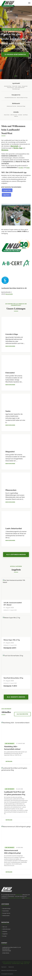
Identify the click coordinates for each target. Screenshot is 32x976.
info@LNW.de (5, 953)
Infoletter (20, 114)
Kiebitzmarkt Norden (11, 106)
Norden (15, 148)
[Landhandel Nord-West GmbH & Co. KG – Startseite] (7, 2)
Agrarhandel (19, 894)
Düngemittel (24, 86)
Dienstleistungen (16, 89)
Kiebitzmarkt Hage (21, 106)
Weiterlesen (9, 761)
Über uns (4, 927)
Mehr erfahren (10, 346)
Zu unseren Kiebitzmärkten (15, 54)
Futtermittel (14, 86)
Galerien (16, 116)
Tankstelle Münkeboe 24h (10, 97)
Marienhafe (14, 146)
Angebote (4, 934)
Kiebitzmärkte (5, 915)
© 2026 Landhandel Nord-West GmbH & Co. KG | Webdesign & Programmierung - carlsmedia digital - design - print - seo (16, 962)
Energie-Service (6, 913)
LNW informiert (13, 114)
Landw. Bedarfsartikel (19, 87)
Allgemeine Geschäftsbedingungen (9, 970)
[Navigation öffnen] (29, 3)
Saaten (19, 86)
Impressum (3, 967)
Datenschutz (11, 967)
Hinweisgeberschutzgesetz (7, 973)
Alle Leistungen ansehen (16, 554)
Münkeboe (4, 150)
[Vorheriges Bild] (3, 42)
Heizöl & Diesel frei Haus (22, 97)
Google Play (7, 190)
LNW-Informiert (6, 929)
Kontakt (4, 936)
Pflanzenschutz (10, 87)
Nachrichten (6, 114)
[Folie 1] (15, 76)
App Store (6, 195)
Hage (20, 148)
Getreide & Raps (7, 86)
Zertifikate (25, 114)
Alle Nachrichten (22, 714)
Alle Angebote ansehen (16, 697)
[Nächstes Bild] (29, 42)
